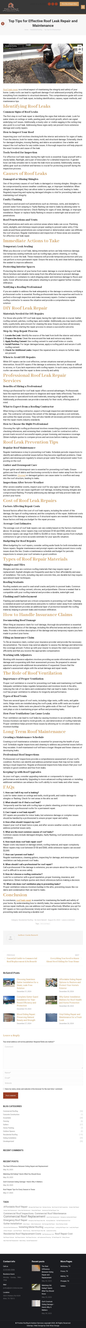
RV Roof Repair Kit (56, 1237)
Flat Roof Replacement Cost (63, 1220)
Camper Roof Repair (74, 1207)
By (41, 920)
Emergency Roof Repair (15, 1220)
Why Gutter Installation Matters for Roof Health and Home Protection (70, 1000)
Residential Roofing (11, 46)
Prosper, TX (65, 1281)
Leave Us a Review (38, 4)
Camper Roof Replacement (10, 1210)
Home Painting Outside (62, 1224)
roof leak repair (23, 900)
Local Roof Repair (17, 1230)
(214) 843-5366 (72, 11)
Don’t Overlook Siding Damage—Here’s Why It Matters (22, 1182)
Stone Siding (22, 1240)
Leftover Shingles (7, 1230)
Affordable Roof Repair (15, 1206)
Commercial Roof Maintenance (50, 1213)
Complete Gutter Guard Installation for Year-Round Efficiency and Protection (27, 1001)
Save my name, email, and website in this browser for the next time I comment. (34, 1089)
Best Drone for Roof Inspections (60, 1207)
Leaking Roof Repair (49, 1227)
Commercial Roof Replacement (24, 1216)
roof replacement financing (44, 1237)
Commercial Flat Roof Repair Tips (50, 1210)
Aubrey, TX (64, 1276)
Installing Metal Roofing (31, 1227)
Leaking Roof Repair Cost (62, 1227)
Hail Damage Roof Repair (48, 1224)
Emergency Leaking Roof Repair (68, 1217)
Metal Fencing (26, 1230)
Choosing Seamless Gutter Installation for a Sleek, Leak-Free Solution (27, 983)
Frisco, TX (64, 1271)
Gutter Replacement (36, 1224)
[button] (2, 23)
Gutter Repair (26, 1224)
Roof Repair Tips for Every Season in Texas (19, 1190)
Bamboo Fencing (47, 1207)
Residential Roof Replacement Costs (22, 1233)
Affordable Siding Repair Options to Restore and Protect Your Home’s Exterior (70, 983)
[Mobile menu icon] (83, 7)
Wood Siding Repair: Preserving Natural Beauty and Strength (26, 1017)
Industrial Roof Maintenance (10, 1227)
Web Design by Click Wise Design (46, 1326)
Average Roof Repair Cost (35, 1207)
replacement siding (51, 1230)
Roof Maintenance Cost (48, 1234)
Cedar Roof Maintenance (24, 1210)
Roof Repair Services (31, 1237)
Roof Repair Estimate (8, 1237)
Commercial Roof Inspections (18, 1213)
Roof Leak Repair (45, 923)
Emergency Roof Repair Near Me (36, 1220)
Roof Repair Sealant (20, 1237)
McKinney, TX (65, 1266)
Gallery (63, 1286)
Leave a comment (68, 920)
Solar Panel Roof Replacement (10, 1240)
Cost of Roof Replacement (52, 1217)
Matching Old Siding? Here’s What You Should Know (22, 1174)
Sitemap (30, 1326)
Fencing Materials (50, 1220)
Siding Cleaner (66, 1237)
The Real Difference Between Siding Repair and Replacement (25, 1166)
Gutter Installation (12, 1223)
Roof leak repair (10, 89)
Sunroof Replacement (32, 1240)
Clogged (21, 475)
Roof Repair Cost (64, 1233)
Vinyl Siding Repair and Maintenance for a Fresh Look (70, 1017)
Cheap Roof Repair (36, 1210)
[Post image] (9, 982)
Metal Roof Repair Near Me (38, 1230)
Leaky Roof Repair (74, 1227)
